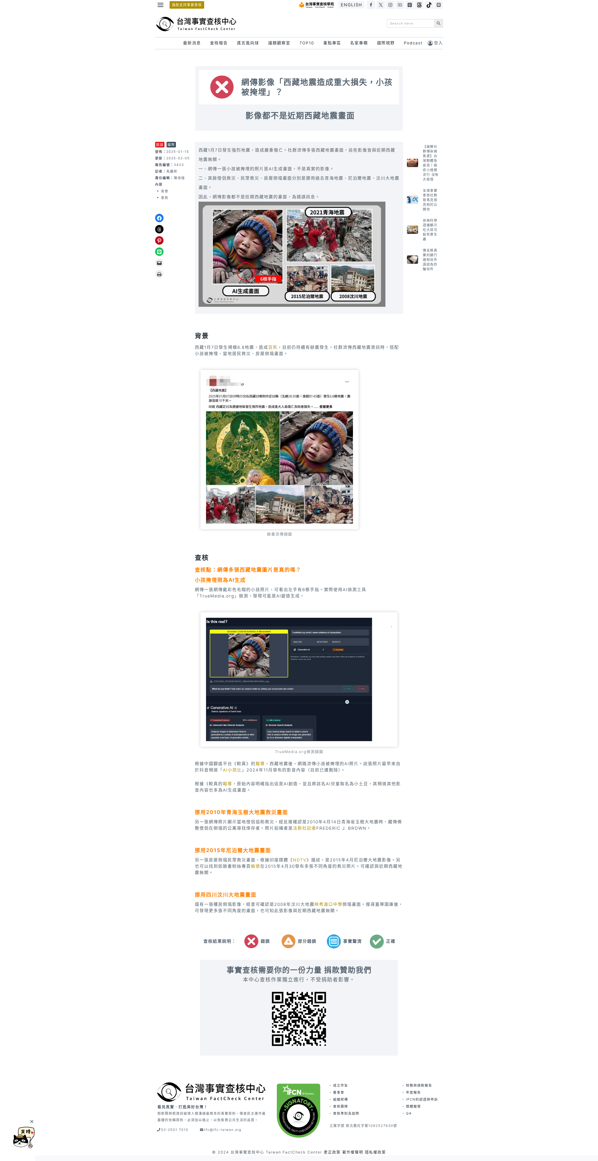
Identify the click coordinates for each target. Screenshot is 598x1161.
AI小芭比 (232, 770)
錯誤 (160, 144)
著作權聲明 (352, 1152)
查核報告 (219, 43)
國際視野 (386, 43)
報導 (260, 763)
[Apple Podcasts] (410, 5)
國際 (171, 144)
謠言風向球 (248, 43)
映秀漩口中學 (328, 904)
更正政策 (332, 1152)
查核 (164, 198)
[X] (381, 5)
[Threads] (419, 5)
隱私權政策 (375, 1152)
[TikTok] (429, 5)
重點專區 (332, 43)
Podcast (413, 43)
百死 (273, 347)
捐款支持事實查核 (187, 5)
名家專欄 (359, 43)
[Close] (31, 1121)
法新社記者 (304, 828)
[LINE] (438, 5)
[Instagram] (390, 5)
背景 (164, 191)
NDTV (299, 859)
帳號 (255, 866)
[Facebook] (371, 5)
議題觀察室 (279, 43)
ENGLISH (351, 4)
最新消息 (192, 43)
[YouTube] (400, 5)
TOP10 (306, 43)
